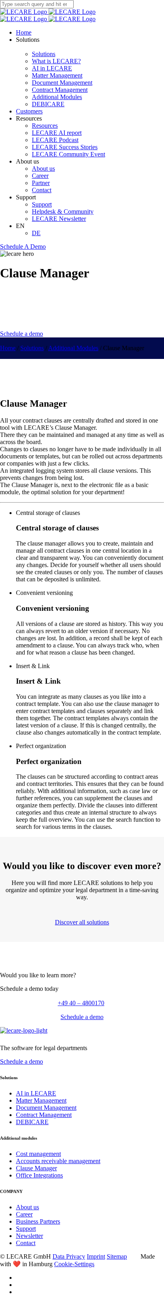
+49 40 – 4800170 (82, 1003)
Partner (41, 182)
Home (23, 32)
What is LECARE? (56, 61)
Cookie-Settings (74, 1264)
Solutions (43, 54)
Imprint (96, 1256)
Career (40, 175)
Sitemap (117, 1256)
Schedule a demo (21, 333)
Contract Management (60, 89)
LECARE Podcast (55, 139)
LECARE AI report (57, 132)
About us (43, 168)
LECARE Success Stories (65, 147)
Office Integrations (39, 1175)
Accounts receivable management (58, 1161)
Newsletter (29, 1235)
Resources (45, 125)
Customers (29, 111)
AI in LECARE (52, 68)
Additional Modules (57, 97)
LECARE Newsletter (59, 218)
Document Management (62, 82)
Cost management (38, 1153)
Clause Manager (36, 1168)
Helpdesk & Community (63, 211)
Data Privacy (69, 1256)
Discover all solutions (82, 922)
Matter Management (57, 75)
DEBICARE (48, 104)
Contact (41, 190)
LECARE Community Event (68, 154)
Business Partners (38, 1221)
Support (42, 204)
